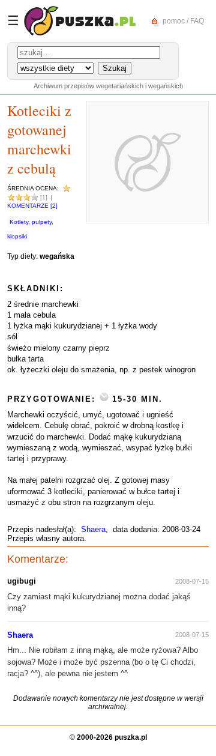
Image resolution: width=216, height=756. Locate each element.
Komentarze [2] (32, 205)
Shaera (93, 529)
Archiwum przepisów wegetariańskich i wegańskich (108, 85)
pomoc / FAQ (182, 20)
